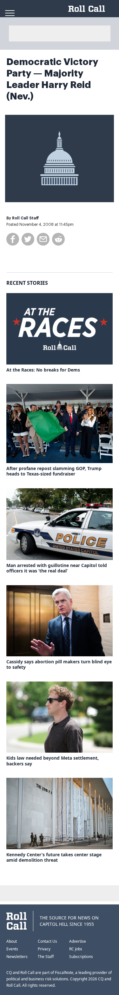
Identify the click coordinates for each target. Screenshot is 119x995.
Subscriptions (81, 956)
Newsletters (17, 956)
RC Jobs (75, 949)
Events (12, 949)
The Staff (46, 956)
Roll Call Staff (25, 218)
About (11, 941)
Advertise (77, 941)
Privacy (44, 949)
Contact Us (47, 941)
